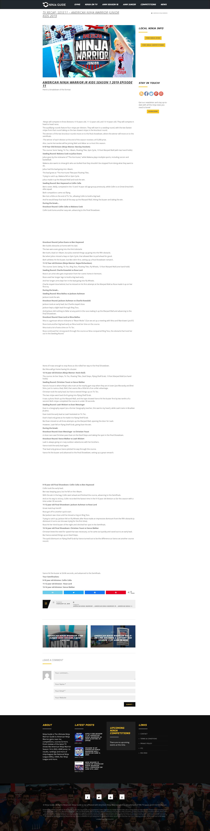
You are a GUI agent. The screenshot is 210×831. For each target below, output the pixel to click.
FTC (141, 748)
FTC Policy (162, 816)
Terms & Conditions (148, 739)
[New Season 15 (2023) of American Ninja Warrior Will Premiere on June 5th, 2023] (79, 765)
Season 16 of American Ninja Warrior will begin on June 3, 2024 (92, 751)
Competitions (148, 4)
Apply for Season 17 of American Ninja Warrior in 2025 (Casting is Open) (93, 737)
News (164, 4)
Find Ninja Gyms (153, 38)
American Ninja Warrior (160, 13)
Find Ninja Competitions (153, 45)
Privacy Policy (146, 743)
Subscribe (153, 111)
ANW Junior (129, 4)
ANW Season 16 (110, 4)
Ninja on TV (91, 4)
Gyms (77, 4)
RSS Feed (143, 753)
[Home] (54, 4)
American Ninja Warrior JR (105, 606)
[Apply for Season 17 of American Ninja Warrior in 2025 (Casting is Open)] (79, 737)
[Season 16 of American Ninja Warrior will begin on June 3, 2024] (79, 751)
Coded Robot (101, 819)
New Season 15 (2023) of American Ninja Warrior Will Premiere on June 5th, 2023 (94, 765)
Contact (143, 734)
